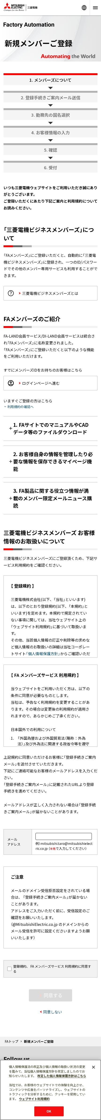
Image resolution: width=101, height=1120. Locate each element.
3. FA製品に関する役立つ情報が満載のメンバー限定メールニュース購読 (52, 498)
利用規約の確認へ (20, 406)
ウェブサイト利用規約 (34, 1099)
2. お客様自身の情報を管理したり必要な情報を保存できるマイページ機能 (53, 461)
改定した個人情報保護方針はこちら (61, 1076)
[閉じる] (93, 1067)
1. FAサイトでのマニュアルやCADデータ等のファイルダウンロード (51, 428)
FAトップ (11, 1041)
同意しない (52, 1012)
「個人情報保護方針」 (43, 653)
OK (49, 1111)
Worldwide (84, 7)
